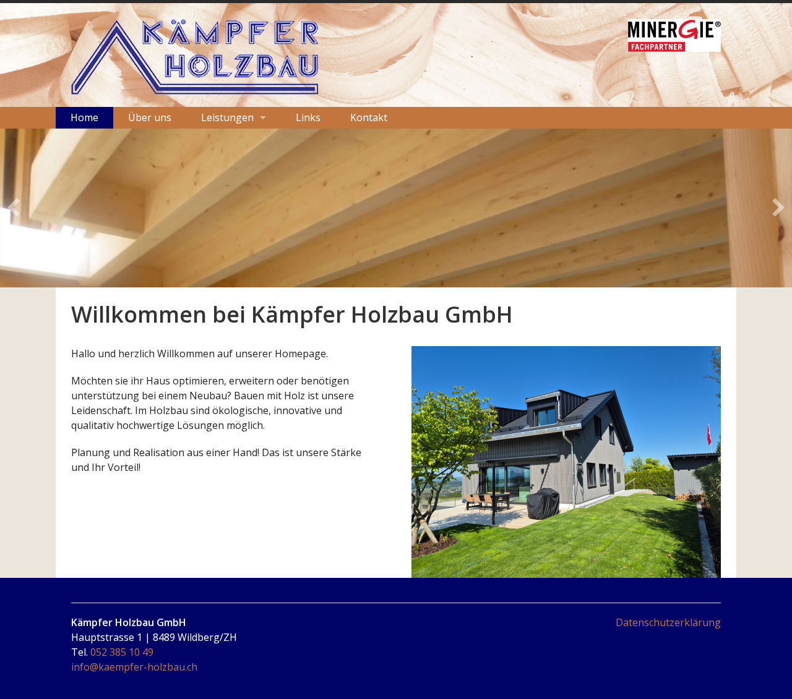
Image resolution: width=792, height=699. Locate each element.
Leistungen (227, 117)
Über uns (149, 117)
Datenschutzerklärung (668, 622)
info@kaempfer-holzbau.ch (134, 667)
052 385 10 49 (121, 652)
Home (84, 117)
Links (308, 117)
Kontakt (368, 117)
